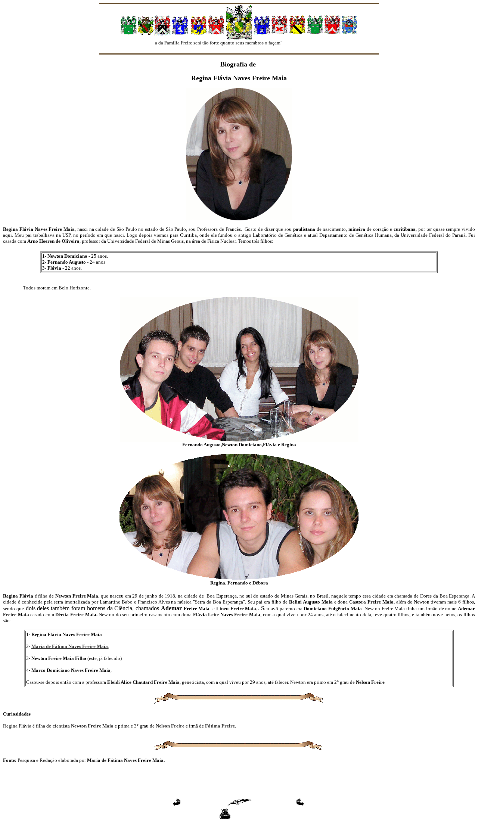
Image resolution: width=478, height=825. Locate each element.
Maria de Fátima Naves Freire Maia (69, 646)
